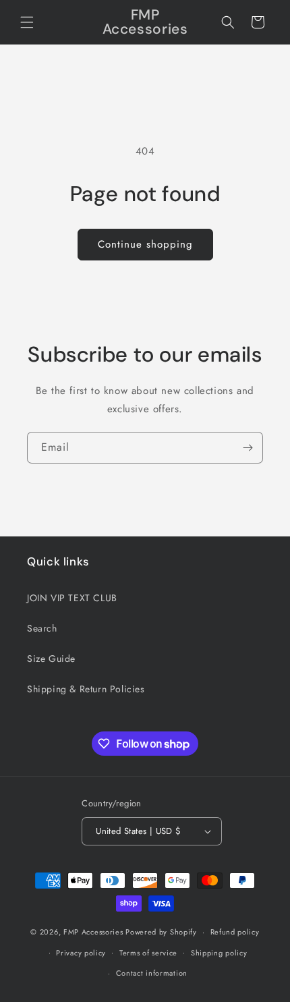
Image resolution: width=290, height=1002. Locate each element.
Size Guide (51, 658)
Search (42, 628)
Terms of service (148, 952)
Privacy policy (81, 952)
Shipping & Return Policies (86, 689)
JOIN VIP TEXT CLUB (72, 598)
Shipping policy (219, 952)
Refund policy (235, 931)
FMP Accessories (93, 931)
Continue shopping (145, 244)
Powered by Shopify (161, 931)
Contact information (151, 973)
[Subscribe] (247, 448)
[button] (27, 22)
